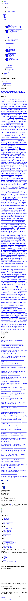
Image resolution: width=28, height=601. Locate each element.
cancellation (11, 121)
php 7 (18, 253)
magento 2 (16, 215)
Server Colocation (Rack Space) (15, 33)
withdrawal (2, 323)
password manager (14, 246)
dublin (6, 163)
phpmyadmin (12, 258)
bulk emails (6, 118)
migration (10, 231)
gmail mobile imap (22, 188)
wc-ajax (2, 318)
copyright (18, 135)
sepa (18, 279)
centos (2, 122)
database (21, 144)
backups (7, 114)
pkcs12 (20, 258)
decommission (19, 145)
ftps (2, 183)
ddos (8, 145)
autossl (20, 113)
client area (23, 128)
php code (25, 253)
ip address (11, 208)
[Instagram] (4, 483)
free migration (19, 181)
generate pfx (12, 183)
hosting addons (20, 199)
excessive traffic (19, 176)
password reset (21, 246)
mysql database (20, 237)
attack (10, 111)
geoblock (21, 183)
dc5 (6, 145)
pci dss (14, 250)
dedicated (23, 145)
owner (9, 245)
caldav (10, 119)
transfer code (10, 307)
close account (5, 129)
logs (16, 213)
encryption (16, 171)
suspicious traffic (16, 299)
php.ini (3, 258)
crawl (7, 139)
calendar (12, 119)
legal (23, 210)
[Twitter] (4, 485)
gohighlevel (6, 192)
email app (3, 166)
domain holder (13, 157)
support (3, 299)
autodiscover (3, 113)
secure (20, 276)
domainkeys (4, 162)
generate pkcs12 (17, 183)
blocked (14, 116)
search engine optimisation (9, 276)
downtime (24, 162)
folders (20, 180)
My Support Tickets (6, 91)
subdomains (8, 297)
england (10, 173)
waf (26, 317)
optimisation (13, 243)
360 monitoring (21, 99)
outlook (5, 245)
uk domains (8, 310)
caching (6, 119)
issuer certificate (10, 210)
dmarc (20, 152)
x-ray (4, 329)
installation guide (13, 205)
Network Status (20, 92)
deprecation (2, 149)
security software (6, 279)
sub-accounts (15, 296)
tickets (9, 305)
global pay (14, 184)
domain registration (13, 159)
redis (7, 266)
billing (8, 116)
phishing (21, 251)
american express (17, 108)
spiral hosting (14, 290)
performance (14, 251)
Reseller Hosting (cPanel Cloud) (15, 29)
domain (16, 155)
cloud (8, 129)
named (12, 238)
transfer (6, 307)
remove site (22, 267)
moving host (21, 233)
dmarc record (23, 152)
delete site (18, 147)
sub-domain (22, 296)
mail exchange (8, 216)
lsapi (26, 213)
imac (18, 202)
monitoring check (21, 232)
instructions (18, 205)
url (3, 313)
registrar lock (20, 266)
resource (14, 271)
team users (10, 302)
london (19, 213)
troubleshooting (5, 308)
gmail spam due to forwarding (13, 191)
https (8, 202)
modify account (7, 232)
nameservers (20, 238)
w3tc (25, 317)
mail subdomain (17, 216)
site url (21, 284)
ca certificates (19, 118)
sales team (11, 274)
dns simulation (9, 155)
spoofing (18, 290)
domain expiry (5, 157)
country (7, 137)
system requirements (10, 300)
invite (7, 206)
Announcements (17, 91)
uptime (2, 313)
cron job (8, 142)
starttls (8, 294)
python (5, 263)
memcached (12, 226)
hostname (21, 200)
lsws (6, 215)
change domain (19, 124)
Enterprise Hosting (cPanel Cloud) (15, 27)
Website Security (12, 50)
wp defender (20, 326)
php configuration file (17, 255)
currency (17, 142)
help (12, 197)
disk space (14, 150)
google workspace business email (21, 194)
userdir (22, 313)
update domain (5, 312)
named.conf (16, 238)
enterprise (14, 173)
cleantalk (17, 128)
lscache (3, 215)
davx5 (4, 145)
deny (22, 147)
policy (8, 260)
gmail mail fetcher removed (13, 188)
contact (25, 134)
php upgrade (14, 256)
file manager (12, 178)
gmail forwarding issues (23, 187)
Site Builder (10, 58)
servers (19, 281)
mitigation (22, 231)
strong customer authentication (6, 295)
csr (15, 142)
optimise (19, 243)
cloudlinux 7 (3, 130)
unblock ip (15, 310)
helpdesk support (19, 197)
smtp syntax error (21, 287)
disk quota (8, 150)
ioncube (20, 206)
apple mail (20, 109)
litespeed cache (15, 211)
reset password (8, 271)
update (25, 310)
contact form (3, 135)
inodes (2, 205)
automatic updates (15, 113)
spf (23, 289)
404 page (4, 101)
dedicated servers (3, 147)
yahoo (12, 329)
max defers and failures (21, 223)
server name (13, 281)
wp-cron (19, 327)
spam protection (14, 289)
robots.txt (2, 274)
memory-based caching (7, 228)
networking (4, 240)
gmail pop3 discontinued (20, 189)
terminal (6, 303)
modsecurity (12, 232)
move (8, 233)
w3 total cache (21, 317)
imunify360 (15, 203)
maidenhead (25, 215)
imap (20, 202)
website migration (20, 319)
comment (20, 130)
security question (19, 277)
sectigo (16, 276)
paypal (13, 248)
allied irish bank (23, 106)
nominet (7, 241)
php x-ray (24, 256)
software (3, 289)
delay (16, 147)
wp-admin (8, 327)
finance (7, 180)
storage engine (14, 294)
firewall (10, 180)
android (24, 108)
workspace (15, 326)
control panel (12, 135)
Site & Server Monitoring (13, 59)
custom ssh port (5, 144)
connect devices (16, 132)
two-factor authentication (17, 308)
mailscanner (7, 218)
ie (14, 202)
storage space (21, 294)
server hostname (22, 279)
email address (23, 165)
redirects (3, 266)
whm (13, 321)
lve (8, 215)
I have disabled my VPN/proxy (8, 599)
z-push (16, 329)
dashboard (12, 144)
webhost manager (22, 318)
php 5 (14, 253)
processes (15, 261)
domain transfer (10, 160)
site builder (24, 282)
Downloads (12, 92)
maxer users (18, 224)
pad (15, 245)
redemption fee (17, 264)
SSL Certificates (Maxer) (13, 30)
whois (16, 321)
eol (26, 173)
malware (3, 220)
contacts (7, 135)
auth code (12, 111)
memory (18, 226)
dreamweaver (3, 163)
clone (1, 129)
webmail (3, 320)
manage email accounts (16, 220)
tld (13, 305)
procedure (12, 261)
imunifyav (19, 203)
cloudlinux (24, 129)
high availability (8, 199)
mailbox (23, 216)
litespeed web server (23, 211)
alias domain (17, 106)
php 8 (21, 253)
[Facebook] (4, 486)
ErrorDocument (3, 176)
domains (10, 162)
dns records (18, 154)
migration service (16, 231)
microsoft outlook (14, 229)
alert (12, 106)
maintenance (22, 218)
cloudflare (17, 129)
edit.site (18, 163)
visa (19, 315)
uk (4, 310)
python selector (9, 263)
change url (14, 126)
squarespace (23, 291)
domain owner (4, 158)
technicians (24, 302)
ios (3, 208)
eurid (10, 176)
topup (17, 305)
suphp (24, 297)
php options (7, 256)
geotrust (3, 184)
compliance (7, 132)
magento (11, 215)
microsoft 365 (5, 229)
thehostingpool (16, 303)
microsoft (22, 228)
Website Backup (11, 51)
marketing (5, 221)
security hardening (5, 277)
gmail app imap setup (4, 187)
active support (17, 103)
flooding (14, 180)
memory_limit (23, 226)
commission (24, 130)
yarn (14, 329)
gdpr (9, 183)
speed (20, 289)
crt (12, 142)
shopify (17, 282)
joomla (20, 210)
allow (2, 108)
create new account (14, 140)
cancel (24, 119)
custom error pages (22, 142)
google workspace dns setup (5, 195)
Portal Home (6, 81)
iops (2, 208)
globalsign (19, 184)
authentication (17, 111)
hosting (15, 199)
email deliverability (20, 166)
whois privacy (20, 321)
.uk (16, 99)
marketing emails (10, 221)
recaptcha (9, 264)
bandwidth (16, 114)
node (13, 240)
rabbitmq (17, 263)
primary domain (24, 259)
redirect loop (22, 264)
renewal (25, 267)
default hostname (9, 147)
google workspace (10, 194)
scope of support (18, 274)
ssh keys (11, 292)
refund (12, 266)
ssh (1, 292)
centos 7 (4, 122)
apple (15, 109)
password (8, 246)
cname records (12, 130)
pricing (20, 259)
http (6, 202)
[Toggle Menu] (1, 1)
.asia (1, 99)
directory (16, 149)
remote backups (5, 267)
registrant (14, 266)
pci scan (9, 251)
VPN (9, 60)
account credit (5, 103)
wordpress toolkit (16, 324)
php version (19, 256)
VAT (11, 504)
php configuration (6, 255)
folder (17, 180)
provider (2, 263)
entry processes (20, 173)
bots (26, 116)
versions (15, 315)
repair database (7, 269)
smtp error (11, 287)
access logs (24, 101)
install (6, 205)
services (22, 281)
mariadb (2, 221)
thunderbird (4, 305)
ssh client (5, 292)
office (18, 241)
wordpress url (9, 326)
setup (2, 282)
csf (13, 142)
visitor (26, 315)
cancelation (4, 121)
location (6, 213)
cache (2, 119)
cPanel (4, 84)
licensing (9, 211)
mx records (4, 237)
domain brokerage (22, 155)
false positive (4, 178)
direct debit (11, 149)
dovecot (16, 162)
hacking (9, 197)
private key (6, 261)
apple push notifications (5, 111)
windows (24, 321)
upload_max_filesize (21, 312)
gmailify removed (22, 191)
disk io (3, 150)
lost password (23, 213)
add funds (11, 104)
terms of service (11, 303)
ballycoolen (12, 114)
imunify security (10, 203)
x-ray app (6, 329)
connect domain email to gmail (6, 134)
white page (10, 321)
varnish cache (5, 315)
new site (8, 240)
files (17, 178)
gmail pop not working (11, 189)
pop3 (11, 260)
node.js (16, 240)
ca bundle (11, 118)
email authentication (11, 166)
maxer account (10, 224)
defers (14, 147)
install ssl (8, 205)
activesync (23, 103)
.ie (13, 99)
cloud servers (12, 129)
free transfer (24, 181)
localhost (2, 213)
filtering (3, 180)
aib (10, 106)
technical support (17, 302)
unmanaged (20, 310)
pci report (3, 251)
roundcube (8, 274)
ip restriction (17, 208)
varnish (2, 315)
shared (8, 282)
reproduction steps (15, 269)
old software (3, 243)
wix (5, 323)
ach (12, 103)
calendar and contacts (18, 119)
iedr (16, 202)
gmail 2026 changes (4, 186)
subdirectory (3, 297)
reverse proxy (24, 272)
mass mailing (15, 221)
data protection (16, 144)
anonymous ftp (3, 109)
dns (2, 154)
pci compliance (7, 250)
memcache (6, 226)
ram (20, 263)
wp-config (14, 327)
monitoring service (4, 233)
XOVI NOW (11, 55)
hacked (5, 197)
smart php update (6, 286)
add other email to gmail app (18, 104)
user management (16, 313)
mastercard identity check (5, 223)
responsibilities (8, 272)
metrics (15, 228)
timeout (11, 305)
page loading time (19, 245)
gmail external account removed (13, 187)
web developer (9, 318)
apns (12, 109)
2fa (18, 99)
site (20, 282)
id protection (12, 202)
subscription (19, 297)
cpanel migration (22, 137)
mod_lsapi (2, 232)
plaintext (23, 258)
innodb (22, 203)
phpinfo (7, 258)
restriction (19, 272)
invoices (10, 206)
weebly (7, 321)
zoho (18, 329)
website (8, 320)
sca (14, 274)
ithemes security (16, 210)
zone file (5, 331)
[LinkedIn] (4, 488)
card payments (19, 121)
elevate (25, 163)
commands (16, 130)
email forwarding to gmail (14, 168)
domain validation (20, 160)
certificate (9, 123)
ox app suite (12, 245)
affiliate (9, 106)
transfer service (15, 307)
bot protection (20, 116)
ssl (20, 292)
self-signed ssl (13, 279)
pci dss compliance (21, 250)
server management (7, 281)
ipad (20, 208)
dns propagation (11, 154)
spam (7, 289)
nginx (11, 240)
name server (9, 238)
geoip (25, 183)
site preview (6, 284)
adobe (6, 106)
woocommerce (8, 323)
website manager (13, 319)
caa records (25, 118)
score (22, 274)
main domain (15, 218)
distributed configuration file (10, 152)
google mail (16, 192)
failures (25, 176)
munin (25, 235)
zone (20, 329)
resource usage (20, 271)
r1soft (13, 263)
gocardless (2, 192)
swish (21, 299)
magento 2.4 (20, 215)
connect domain (22, 132)
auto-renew (23, 111)
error (9, 175)
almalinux (5, 108)
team (17, 300)
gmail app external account (21, 186)
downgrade (19, 162)
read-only (6, 264)
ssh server (17, 292)
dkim (17, 152)
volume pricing (5, 317)
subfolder (14, 297)
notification (12, 241)
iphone (22, 208)
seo (16, 279)
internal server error (24, 205)
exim (23, 176)
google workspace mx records (15, 195)
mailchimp (2, 218)
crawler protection (17, 139)
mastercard (21, 221)
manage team (22, 220)
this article (3, 597)
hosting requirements (14, 200)
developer (6, 149)
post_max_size (15, 259)
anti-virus (9, 109)
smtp (15, 286)
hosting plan (7, 200)
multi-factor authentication (16, 235)
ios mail (6, 208)
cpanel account (16, 137)
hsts (25, 200)
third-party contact (22, 303)
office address (21, 241)
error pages (14, 175)
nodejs (19, 240)
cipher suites (10, 128)
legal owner (4, 211)
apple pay (25, 109)
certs (13, 124)
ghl (11, 184)
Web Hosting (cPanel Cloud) (14, 26)
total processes (20, 305)
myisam (9, 237)
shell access (13, 282)
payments (8, 248)
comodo (3, 132)
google (11, 192)
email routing (11, 170)
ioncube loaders (24, 206)
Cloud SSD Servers (12, 31)
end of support (5, 173)
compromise (12, 132)
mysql (14, 237)
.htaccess (10, 99)
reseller (19, 269)
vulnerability (15, 317)
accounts (9, 103)
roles (5, 274)
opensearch (7, 243)
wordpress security (6, 324)
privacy (2, 261)
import (6, 203)
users (25, 313)
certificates (8, 124)
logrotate (13, 213)
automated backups (8, 113)
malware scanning (9, 220)
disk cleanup (22, 149)
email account (7, 165)
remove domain (16, 267)
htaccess (2, 202)
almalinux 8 (10, 108)
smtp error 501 (15, 287)
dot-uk (13, 162)
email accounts (15, 165)
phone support (7, 253)
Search (2, 334)
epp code (5, 175)
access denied (19, 101)
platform (3, 260)
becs (6, 116)
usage (10, 313)
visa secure (22, 315)
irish (6, 210)
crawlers (3, 140)
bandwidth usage (21, 114)
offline (25, 241)
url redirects (6, 313)
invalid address (3, 206)
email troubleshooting (9, 171)
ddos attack (13, 145)
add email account (6, 104)
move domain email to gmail (14, 233)
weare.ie (5, 318)
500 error (8, 101)
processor (19, 261)
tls (15, 305)
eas (11, 163)
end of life (22, 171)
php (12, 253)
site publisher (12, 284)
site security (17, 284)
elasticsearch (21, 163)
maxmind (24, 224)
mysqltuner (2, 238)
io (13, 206)
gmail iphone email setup (5, 188)
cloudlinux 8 (7, 130)
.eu (6, 99)
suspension (11, 299)
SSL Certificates (11, 49)
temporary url (3, 303)
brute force (2, 118)
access (15, 101)
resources (3, 272)
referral (9, 266)
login (10, 213)
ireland (3, 210)
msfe (6, 235)
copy (16, 135)
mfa (18, 228)
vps (10, 317)
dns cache (6, 154)
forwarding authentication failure (11, 181)
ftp (1, 183)
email (2, 165)
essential (7, 176)
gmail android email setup (12, 186)
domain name (21, 157)
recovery (13, 264)
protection (24, 261)
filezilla (21, 178)
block (12, 116)
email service (19, 170)
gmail (24, 184)
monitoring (16, 232)
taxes (15, 300)
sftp (5, 282)
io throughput (16, 206)
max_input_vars (3, 224)
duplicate (9, 163)
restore (14, 272)
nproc (16, 241)
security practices (11, 277)
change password (5, 126)
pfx (18, 251)
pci (1, 250)
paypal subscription (21, 248)
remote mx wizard (11, 267)
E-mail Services (11, 54)
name (5, 238)
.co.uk (4, 99)
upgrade (15, 312)
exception (14, 176)
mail (2, 216)
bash (4, 116)
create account (8, 140)
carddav (25, 121)
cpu (4, 139)
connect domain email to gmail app (17, 134)
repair (2, 269)
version (10, 315)
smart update (11, 286)
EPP (1, 175)
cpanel (12, 137)
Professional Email (12, 53)
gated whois (6, 183)
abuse (11, 101)
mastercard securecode (13, 223)
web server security (15, 318)
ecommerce (14, 163)
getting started (8, 184)
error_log (20, 175)
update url (11, 312)
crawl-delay (10, 139)
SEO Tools (10, 57)
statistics (10, 294)
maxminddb (3, 226)
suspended (7, 299)
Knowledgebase (7, 83)
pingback (16, 258)
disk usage (20, 150)
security (23, 276)
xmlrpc (9, 329)
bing (10, 116)
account (2, 103)
